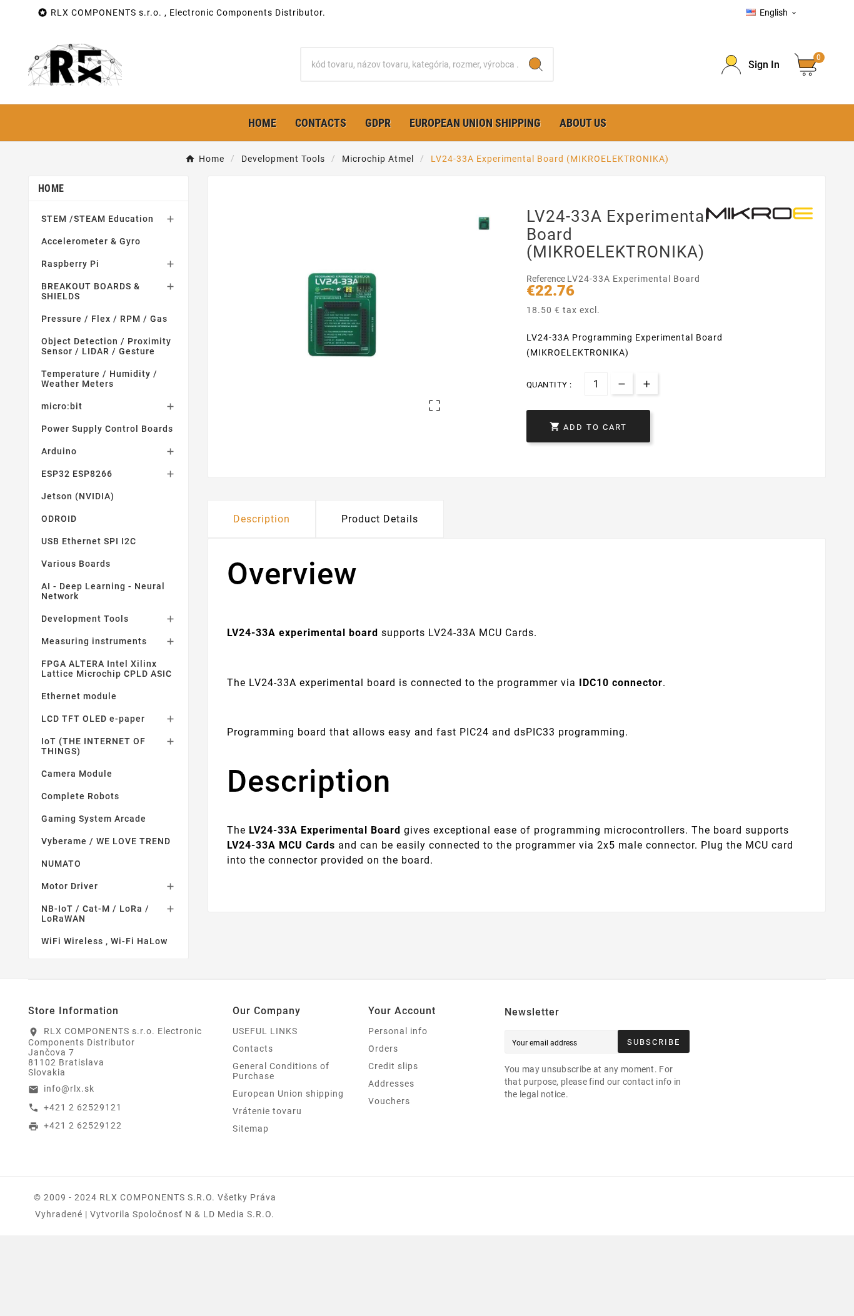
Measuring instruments (94, 641)
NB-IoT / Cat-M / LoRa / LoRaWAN (95, 914)
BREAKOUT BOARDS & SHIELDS (90, 291)
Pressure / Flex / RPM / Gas (104, 319)
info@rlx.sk (69, 1089)
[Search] (536, 64)
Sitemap (251, 1129)
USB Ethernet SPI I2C (88, 541)
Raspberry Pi (70, 264)
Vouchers (389, 1101)
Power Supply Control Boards (107, 429)
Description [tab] (261, 519)
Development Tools (85, 619)
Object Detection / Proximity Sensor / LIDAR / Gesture (106, 346)
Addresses (391, 1084)
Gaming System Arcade (93, 819)
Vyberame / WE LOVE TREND (106, 841)
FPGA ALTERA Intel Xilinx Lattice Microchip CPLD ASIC (106, 669)
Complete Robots (80, 796)
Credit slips (393, 1066)
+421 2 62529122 (83, 1125)
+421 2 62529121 (83, 1107)
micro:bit (62, 406)
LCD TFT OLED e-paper (93, 719)
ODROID (59, 519)
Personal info (398, 1031)
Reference (546, 279)
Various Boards (76, 564)
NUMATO (61, 864)
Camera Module (77, 774)
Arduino (59, 451)
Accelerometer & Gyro (91, 241)
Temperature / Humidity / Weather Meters (99, 379)
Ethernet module (79, 696)
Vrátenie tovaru (267, 1111)
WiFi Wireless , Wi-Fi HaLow (104, 941)
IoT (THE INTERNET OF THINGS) (93, 746)
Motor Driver (69, 886)
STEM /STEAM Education (97, 219)
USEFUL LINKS (265, 1031)
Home (51, 188)
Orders (383, 1049)
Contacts (253, 1049)
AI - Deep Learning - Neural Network (103, 591)
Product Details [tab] (379, 519)
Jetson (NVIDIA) (77, 496)
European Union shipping (288, 1094)
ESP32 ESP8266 (77, 474)
